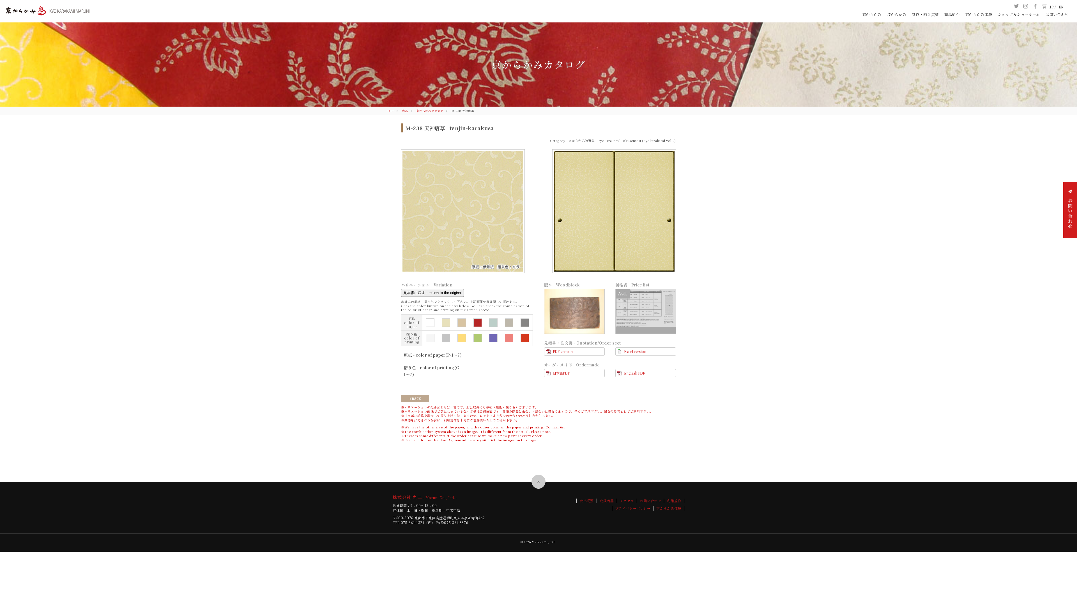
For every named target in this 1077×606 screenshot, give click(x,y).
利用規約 (450, 420)
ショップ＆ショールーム (1019, 14)
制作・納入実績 (925, 14)
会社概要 (586, 501)
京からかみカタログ (429, 111)
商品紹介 (952, 14)
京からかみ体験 (978, 14)
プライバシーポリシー (633, 508)
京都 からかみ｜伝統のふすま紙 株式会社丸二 (48, 16)
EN (1061, 6)
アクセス (627, 501)
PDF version (563, 351)
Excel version (635, 351)
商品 (405, 111)
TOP (390, 111)
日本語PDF (561, 373)
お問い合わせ (1057, 14)
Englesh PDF (634, 373)
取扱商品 (607, 501)
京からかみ (872, 14)
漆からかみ (896, 14)
